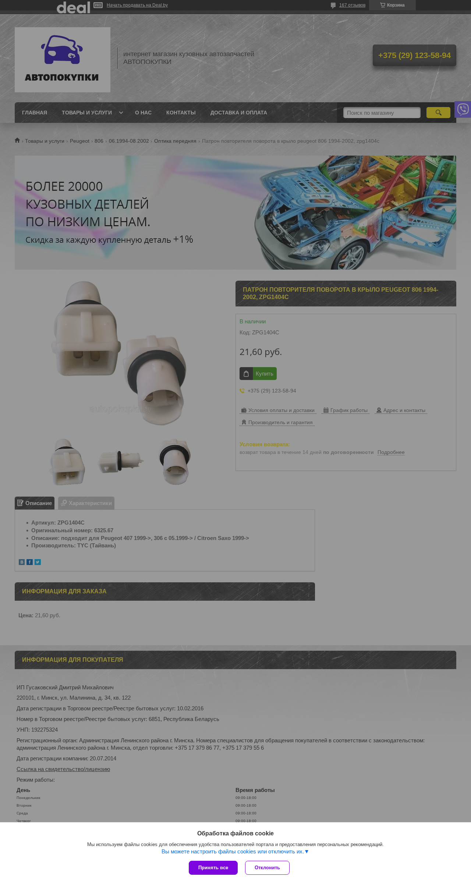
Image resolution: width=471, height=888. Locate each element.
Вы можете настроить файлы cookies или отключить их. (233, 851)
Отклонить (267, 867)
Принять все (213, 867)
